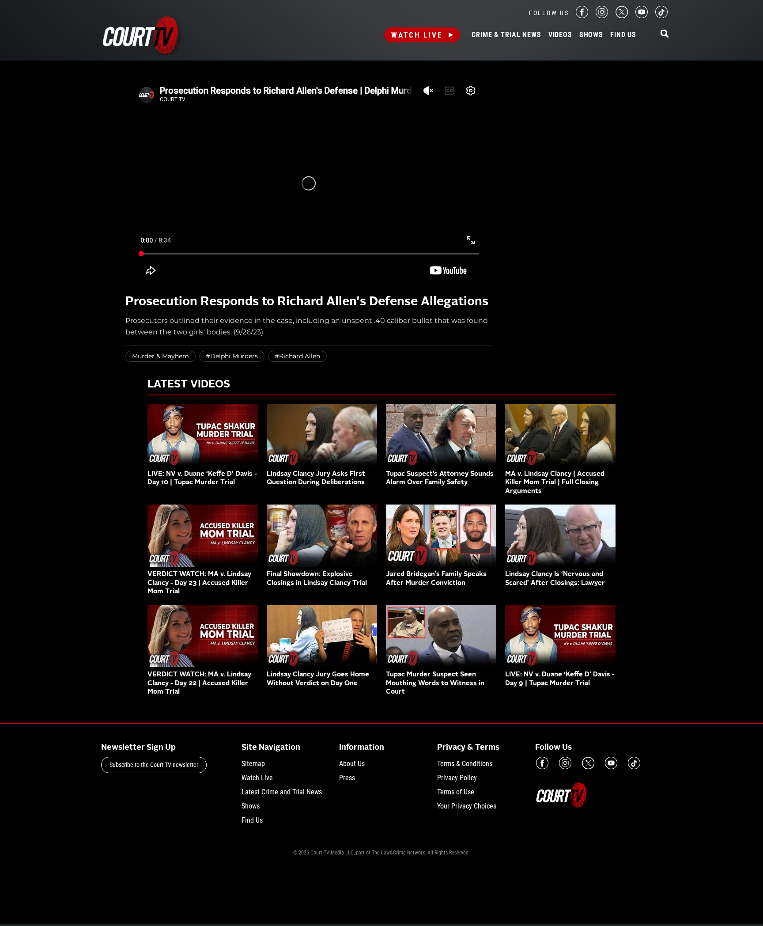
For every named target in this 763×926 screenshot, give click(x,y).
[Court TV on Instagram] (602, 15)
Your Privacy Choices (466, 806)
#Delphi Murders (232, 356)
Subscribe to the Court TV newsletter (154, 764)
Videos (560, 34)
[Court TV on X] (622, 15)
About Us (352, 763)
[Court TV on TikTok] (661, 15)
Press (347, 778)
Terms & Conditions (464, 763)
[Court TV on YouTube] (641, 15)
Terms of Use (455, 792)
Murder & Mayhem (160, 356)
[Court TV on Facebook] (582, 15)
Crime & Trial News (506, 34)
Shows (591, 34)
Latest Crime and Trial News (282, 792)
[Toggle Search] (665, 34)
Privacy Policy (457, 778)
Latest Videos (188, 385)
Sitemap (253, 763)
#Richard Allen (297, 356)
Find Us (623, 34)
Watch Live (416, 34)
